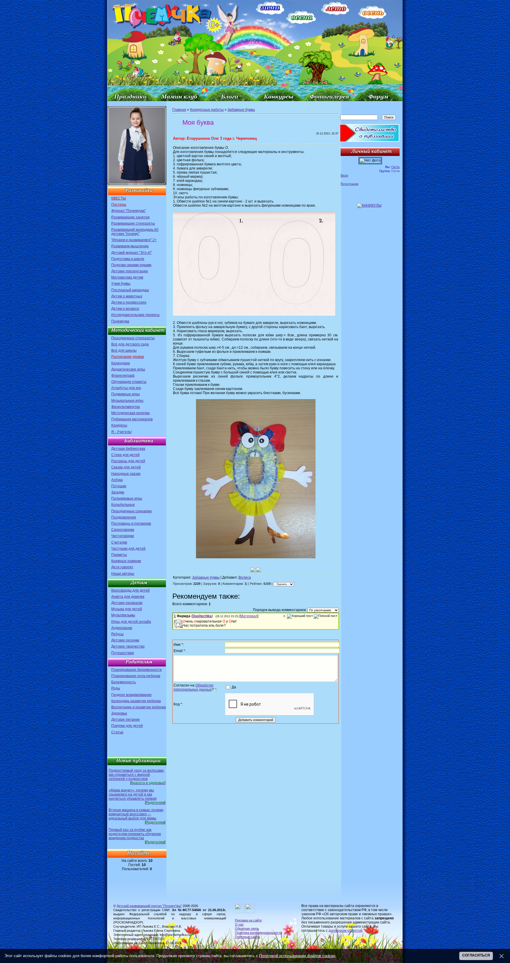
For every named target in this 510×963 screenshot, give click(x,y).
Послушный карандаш (130, 290)
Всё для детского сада (130, 344)
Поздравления (123, 517)
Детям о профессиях (128, 302)
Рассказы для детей (128, 461)
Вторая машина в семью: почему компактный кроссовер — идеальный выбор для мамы (136, 814)
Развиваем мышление (130, 246)
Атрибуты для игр (126, 388)
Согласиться (476, 955)
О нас (239, 924)
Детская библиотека (128, 449)
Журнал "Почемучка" (128, 211)
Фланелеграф (123, 375)
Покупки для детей (127, 726)
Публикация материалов (132, 419)
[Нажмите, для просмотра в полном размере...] (254, 314)
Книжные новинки (126, 561)
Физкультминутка (125, 407)
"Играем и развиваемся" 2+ (134, 240)
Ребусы (117, 634)
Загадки (117, 492)
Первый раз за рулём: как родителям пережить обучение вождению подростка (135, 834)
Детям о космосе (125, 309)
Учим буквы (120, 284)
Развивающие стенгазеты (133, 223)
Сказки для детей (126, 467)
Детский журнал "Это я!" (131, 253)
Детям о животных (126, 296)
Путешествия (122, 653)
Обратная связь (247, 928)
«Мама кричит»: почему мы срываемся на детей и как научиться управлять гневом (132, 794)
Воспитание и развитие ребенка (138, 707)
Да (234, 687)
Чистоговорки (122, 536)
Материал (248, 616)
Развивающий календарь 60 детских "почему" (134, 232)
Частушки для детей (128, 548)
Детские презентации (129, 271)
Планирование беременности (136, 670)
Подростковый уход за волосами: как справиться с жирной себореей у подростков (136, 774)
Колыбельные (123, 505)
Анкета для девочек (127, 597)
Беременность (123, 682)
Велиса (244, 577)
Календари (120, 363)
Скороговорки (122, 530)
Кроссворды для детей (130, 590)
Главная (179, 110)
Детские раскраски (127, 603)
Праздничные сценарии (131, 511)
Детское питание (125, 719)
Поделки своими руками (131, 265)
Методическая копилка (130, 413)
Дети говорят (122, 567)
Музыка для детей (126, 609)
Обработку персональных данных (193, 687)
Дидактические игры (128, 369)
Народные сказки (125, 474)
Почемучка (120, 321)
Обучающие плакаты (128, 382)
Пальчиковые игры (126, 498)
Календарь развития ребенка (136, 701)
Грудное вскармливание (131, 695)
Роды (115, 688)
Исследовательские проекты (135, 315)
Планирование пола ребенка (135, 676)
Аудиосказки (121, 628)
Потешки (118, 486)
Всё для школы (124, 350)
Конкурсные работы (207, 110)
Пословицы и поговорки (131, 523)
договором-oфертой (345, 931)
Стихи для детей (125, 455)
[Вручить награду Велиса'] (258, 570)
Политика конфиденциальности (258, 932)
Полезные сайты (247, 937)
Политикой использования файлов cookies (297, 956)
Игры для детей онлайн (131, 622)
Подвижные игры (125, 394)
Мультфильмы (123, 615)
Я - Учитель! (121, 432)
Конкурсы (119, 425)
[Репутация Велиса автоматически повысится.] (253, 570)
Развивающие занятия (130, 217)
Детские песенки (125, 640)
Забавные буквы (241, 110)
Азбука (117, 480)
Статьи (117, 732)
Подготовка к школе (127, 259)
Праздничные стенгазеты (133, 338)
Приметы (119, 555)
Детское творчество (128, 646)
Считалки (119, 542)
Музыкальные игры (127, 401)
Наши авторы (122, 574)
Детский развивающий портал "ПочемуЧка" (149, 906)
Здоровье (119, 713)
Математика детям (127, 277)
